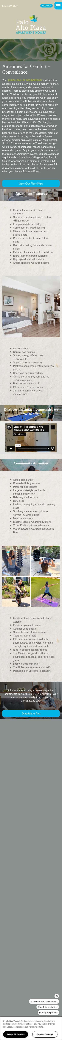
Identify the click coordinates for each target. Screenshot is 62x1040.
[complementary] (52, 1014)
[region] (31, 1028)
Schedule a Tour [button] (31, 713)
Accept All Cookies (16, 1034)
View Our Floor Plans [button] (31, 183)
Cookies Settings (45, 1034)
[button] (46, 6)
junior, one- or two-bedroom (25, 80)
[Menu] (58, 5)
